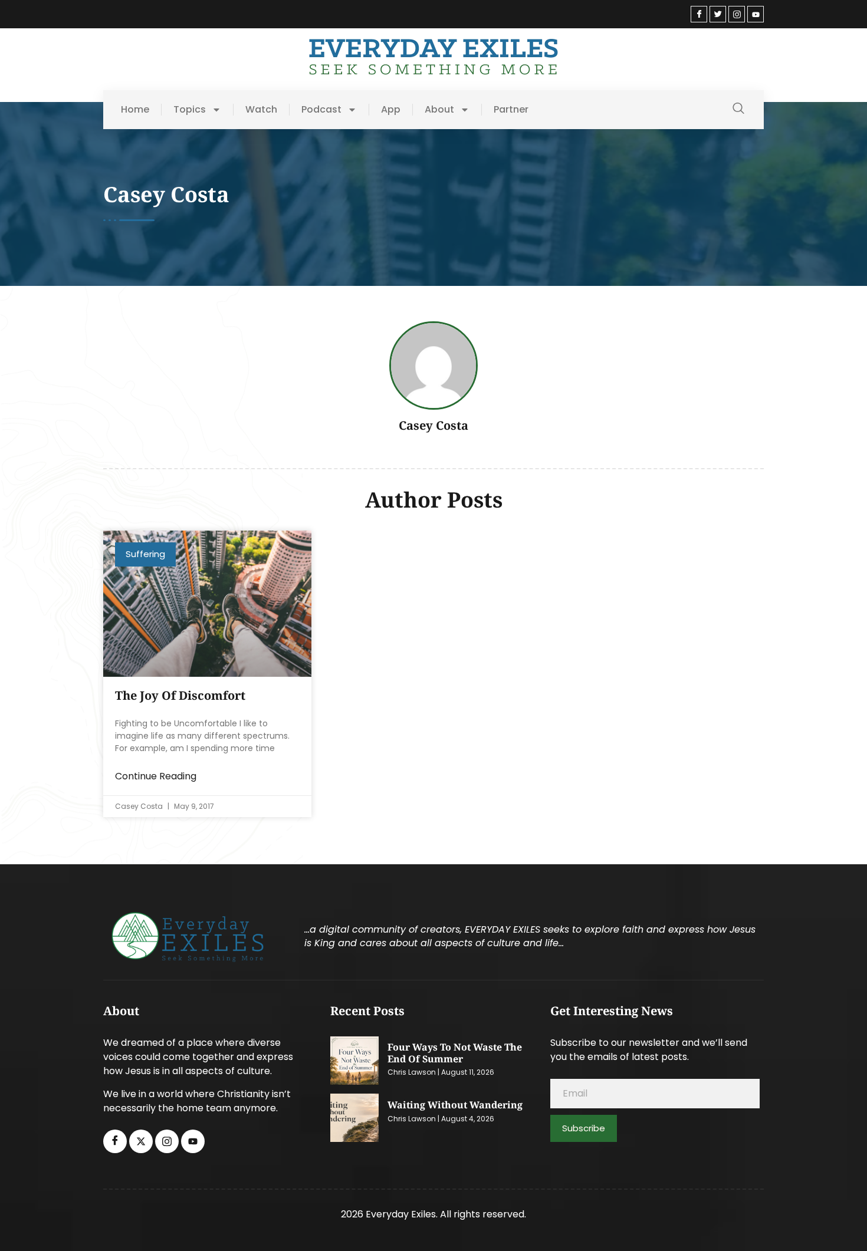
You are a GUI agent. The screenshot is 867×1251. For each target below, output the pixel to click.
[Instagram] (736, 14)
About (439, 110)
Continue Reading (155, 776)
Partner (511, 110)
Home (135, 110)
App (390, 110)
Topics (189, 110)
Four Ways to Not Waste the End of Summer (454, 1053)
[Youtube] (755, 14)
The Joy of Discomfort (180, 695)
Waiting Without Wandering (455, 1104)
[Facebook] (699, 14)
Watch (261, 110)
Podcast (321, 110)
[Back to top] (840, 1224)
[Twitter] (718, 14)
